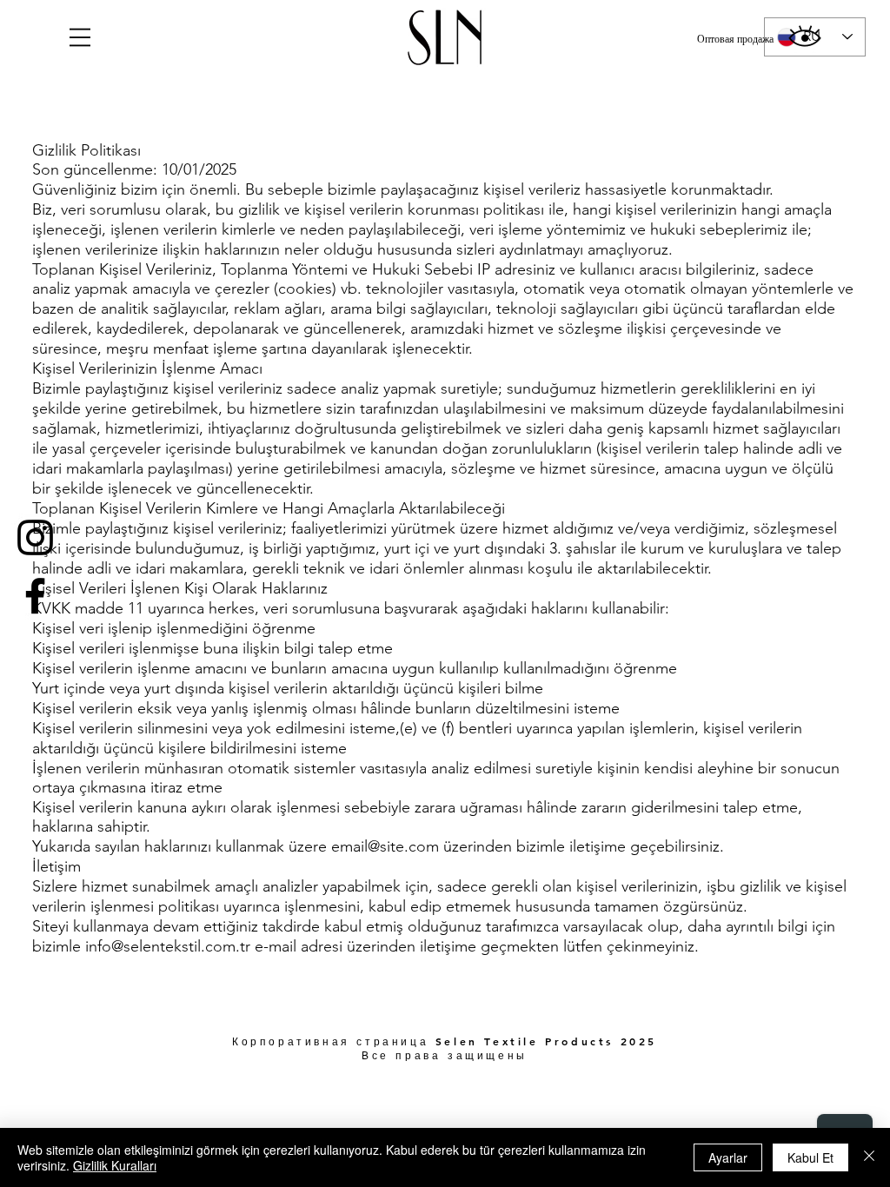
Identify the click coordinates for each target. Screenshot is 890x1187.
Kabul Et (810, 1157)
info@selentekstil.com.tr (167, 946)
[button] (80, 37)
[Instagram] (35, 537)
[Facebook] (35, 596)
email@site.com (385, 846)
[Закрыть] (869, 1157)
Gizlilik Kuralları (114, 1165)
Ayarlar (727, 1157)
